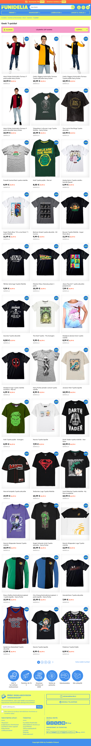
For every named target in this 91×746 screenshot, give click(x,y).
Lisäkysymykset (6, 730)
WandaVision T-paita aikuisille (73, 595)
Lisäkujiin (55, 12)
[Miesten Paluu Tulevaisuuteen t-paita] (45, 262)
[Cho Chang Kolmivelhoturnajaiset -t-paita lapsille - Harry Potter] (45, 573)
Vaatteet (29, 17)
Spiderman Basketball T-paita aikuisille (13, 648)
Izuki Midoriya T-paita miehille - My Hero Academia (74, 492)
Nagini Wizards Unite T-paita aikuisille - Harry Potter (42, 544)
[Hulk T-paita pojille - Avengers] (16, 417)
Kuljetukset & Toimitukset (10, 725)
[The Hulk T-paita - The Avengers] (45, 314)
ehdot (12, 713)
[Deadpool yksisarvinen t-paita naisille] (75, 314)
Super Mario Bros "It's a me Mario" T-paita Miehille (15, 233)
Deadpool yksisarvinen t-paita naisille (73, 337)
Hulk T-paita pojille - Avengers (13, 439)
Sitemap (26, 732)
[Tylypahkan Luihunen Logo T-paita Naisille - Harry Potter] (45, 106)
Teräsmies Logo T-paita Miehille (43, 491)
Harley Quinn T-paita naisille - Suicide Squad (73, 181)
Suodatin (9, 30)
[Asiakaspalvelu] (83, 7)
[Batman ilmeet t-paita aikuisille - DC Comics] (45, 210)
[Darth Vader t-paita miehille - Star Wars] (75, 417)
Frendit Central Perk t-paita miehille (15, 180)
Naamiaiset (34, 12)
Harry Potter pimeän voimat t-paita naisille (45, 388)
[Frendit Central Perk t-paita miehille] (16, 158)
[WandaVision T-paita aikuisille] (75, 573)
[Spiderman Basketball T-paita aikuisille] (16, 625)
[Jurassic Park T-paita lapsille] (75, 365)
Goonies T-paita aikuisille (11, 336)
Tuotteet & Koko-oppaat (9, 726)
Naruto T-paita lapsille (40, 439)
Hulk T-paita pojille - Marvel (42, 180)
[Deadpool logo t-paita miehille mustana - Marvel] (16, 365)
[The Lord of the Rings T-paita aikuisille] (75, 106)
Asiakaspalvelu (69, 696)
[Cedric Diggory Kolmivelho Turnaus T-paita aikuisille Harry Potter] (45, 54)
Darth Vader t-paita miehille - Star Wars (74, 440)
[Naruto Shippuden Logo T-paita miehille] (75, 521)
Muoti (24, 17)
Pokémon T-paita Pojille (70, 647)
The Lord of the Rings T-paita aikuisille (72, 129)
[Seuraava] (52, 662)
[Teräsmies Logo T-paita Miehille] (45, 469)
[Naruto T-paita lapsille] (45, 417)
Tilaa (39, 707)
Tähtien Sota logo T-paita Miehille (14, 284)
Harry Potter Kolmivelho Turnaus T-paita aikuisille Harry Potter (15, 129)
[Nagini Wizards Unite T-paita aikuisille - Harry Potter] (45, 521)
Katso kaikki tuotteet (82, 662)
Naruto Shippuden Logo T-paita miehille (73, 544)
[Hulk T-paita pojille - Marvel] (45, 158)
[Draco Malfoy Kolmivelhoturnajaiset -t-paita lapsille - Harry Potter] (16, 573)
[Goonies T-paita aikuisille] (16, 314)
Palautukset (5, 728)
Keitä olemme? (28, 734)
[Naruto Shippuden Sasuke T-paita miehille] (16, 521)
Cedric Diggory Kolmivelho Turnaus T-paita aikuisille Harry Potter (45, 77)
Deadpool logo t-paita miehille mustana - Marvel (13, 388)
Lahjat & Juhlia (77, 12)
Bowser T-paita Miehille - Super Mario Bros (73, 233)
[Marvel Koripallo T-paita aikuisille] (16, 469)
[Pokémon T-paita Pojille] (75, 625)
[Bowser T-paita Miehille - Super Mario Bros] (75, 210)
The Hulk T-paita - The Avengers (43, 336)
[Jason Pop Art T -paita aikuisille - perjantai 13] (75, 262)
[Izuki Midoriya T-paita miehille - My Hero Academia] (75, 469)
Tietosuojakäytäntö (29, 728)
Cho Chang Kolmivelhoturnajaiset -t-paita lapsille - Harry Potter (45, 596)
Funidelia (4, 17)
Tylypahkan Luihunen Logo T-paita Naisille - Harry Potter (45, 129)
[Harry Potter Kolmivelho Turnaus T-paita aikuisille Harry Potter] (16, 106)
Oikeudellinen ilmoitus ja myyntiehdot (31, 725)
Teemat (12, 12)
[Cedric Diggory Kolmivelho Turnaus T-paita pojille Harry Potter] (75, 54)
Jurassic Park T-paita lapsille (72, 388)
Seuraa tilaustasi (69, 702)
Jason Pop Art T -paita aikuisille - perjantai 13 (74, 285)
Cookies (25, 730)
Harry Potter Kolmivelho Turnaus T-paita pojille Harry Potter (15, 77)
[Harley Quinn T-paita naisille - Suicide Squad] (75, 158)
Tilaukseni (4, 723)
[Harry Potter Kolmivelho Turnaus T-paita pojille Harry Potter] (16, 54)
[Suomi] (48, 723)
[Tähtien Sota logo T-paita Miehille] (16, 262)
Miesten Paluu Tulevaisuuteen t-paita (44, 285)
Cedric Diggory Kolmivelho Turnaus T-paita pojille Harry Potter (74, 77)
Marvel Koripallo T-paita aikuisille (14, 491)
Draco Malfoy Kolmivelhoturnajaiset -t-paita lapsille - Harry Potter (15, 596)
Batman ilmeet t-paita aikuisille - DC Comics (45, 233)
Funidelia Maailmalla (30, 723)
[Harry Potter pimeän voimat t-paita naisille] (45, 365)
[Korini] (88, 7)
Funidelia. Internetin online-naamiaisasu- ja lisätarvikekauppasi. (14, 7)
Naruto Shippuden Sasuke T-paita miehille (14, 544)
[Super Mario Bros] (16, 210)
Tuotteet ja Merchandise (14, 17)
